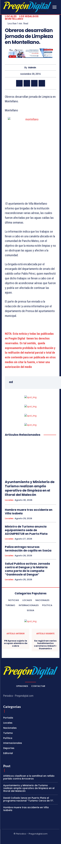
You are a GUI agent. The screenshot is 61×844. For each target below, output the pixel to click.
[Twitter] (27, 83)
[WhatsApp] (42, 83)
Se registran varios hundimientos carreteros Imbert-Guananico (45, 645)
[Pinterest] (34, 83)
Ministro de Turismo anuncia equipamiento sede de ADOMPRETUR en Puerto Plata (26, 530)
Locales (11, 16)
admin (32, 67)
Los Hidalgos (29, 16)
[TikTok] (27, 839)
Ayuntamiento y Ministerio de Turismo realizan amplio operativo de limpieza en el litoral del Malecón (29, 488)
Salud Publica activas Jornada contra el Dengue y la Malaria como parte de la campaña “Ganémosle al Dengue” (27, 569)
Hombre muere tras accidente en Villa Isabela (28, 511)
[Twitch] (34, 839)
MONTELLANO (14, 19)
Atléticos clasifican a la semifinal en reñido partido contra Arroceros (28, 777)
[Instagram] (19, 839)
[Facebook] (19, 83)
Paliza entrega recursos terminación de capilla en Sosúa (28, 548)
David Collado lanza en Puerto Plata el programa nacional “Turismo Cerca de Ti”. (28, 799)
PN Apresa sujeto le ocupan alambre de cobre (15, 643)
